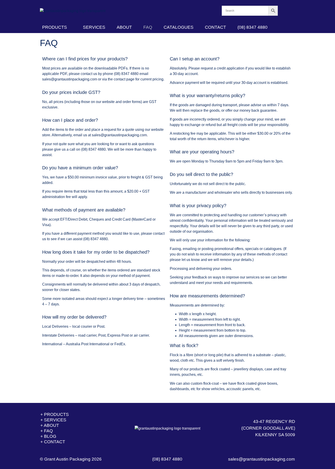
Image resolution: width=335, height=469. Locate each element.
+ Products (54, 414)
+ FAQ (46, 430)
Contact (215, 27)
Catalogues (178, 27)
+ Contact (52, 441)
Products (54, 27)
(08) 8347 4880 (252, 27)
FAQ (147, 27)
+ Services (53, 419)
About (124, 27)
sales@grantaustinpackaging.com (69, 79)
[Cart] (286, 10)
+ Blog (48, 436)
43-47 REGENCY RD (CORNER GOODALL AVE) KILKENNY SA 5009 (268, 428)
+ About (49, 425)
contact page (124, 79)
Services (94, 27)
